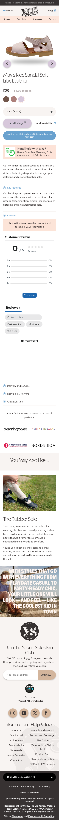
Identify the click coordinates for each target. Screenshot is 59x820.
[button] (29, 260)
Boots (52, 19)
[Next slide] (52, 64)
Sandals (21, 19)
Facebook (46, 713)
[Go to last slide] (7, 64)
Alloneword (17, 816)
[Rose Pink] (14, 99)
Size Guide (43, 740)
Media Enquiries (16, 755)
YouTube (23, 713)
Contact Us (16, 760)
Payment (13, 786)
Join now (46, 675)
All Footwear (16, 740)
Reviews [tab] (13, 307)
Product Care (42, 754)
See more (30, 697)
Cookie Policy (43, 786)
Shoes (6, 19)
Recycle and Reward (42, 730)
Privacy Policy (27, 786)
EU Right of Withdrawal (43, 764)
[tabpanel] (29, 345)
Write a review (29, 295)
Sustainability (16, 745)
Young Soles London (29, 11)
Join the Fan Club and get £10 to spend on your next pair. (29, 135)
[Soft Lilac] (21, 99)
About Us (16, 730)
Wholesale (16, 750)
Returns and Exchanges (43, 735)
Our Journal (16, 735)
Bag (50, 10)
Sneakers (37, 19)
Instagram (12, 713)
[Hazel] (6, 99)
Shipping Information (43, 759)
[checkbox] (12, 331)
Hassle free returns (14, 3)
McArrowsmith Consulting (41, 816)
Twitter (35, 713)
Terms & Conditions (29, 793)
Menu (9, 10)
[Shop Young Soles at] (15, 429)
